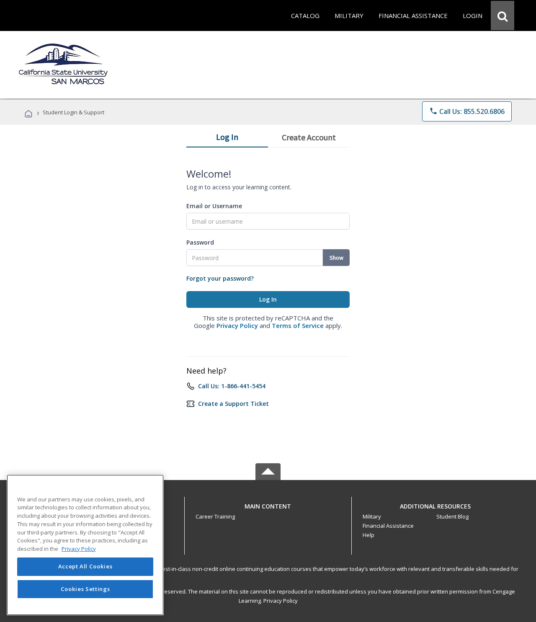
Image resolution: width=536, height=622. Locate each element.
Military (372, 516)
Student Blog (452, 516)
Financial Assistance (388, 525)
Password (200, 242)
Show (336, 257)
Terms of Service (298, 325)
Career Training (215, 516)
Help (368, 535)
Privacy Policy (237, 325)
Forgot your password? (220, 278)
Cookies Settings (85, 589)
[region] (85, 545)
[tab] (227, 139)
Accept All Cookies (85, 566)
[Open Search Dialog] (502, 15)
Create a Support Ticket (233, 404)
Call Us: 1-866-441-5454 (231, 386)
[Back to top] (268, 504)
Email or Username (214, 206)
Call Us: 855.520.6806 (467, 111)
